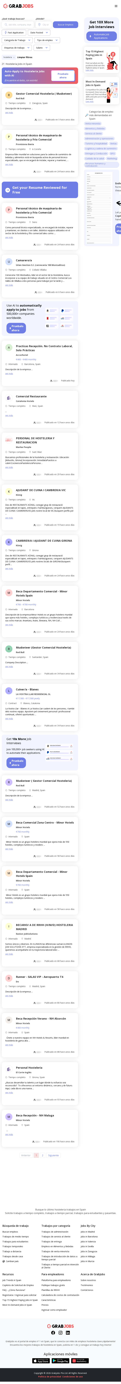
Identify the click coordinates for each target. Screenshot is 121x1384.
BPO (112, 153)
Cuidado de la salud (94, 158)
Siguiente (53, 1155)
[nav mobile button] (116, 6)
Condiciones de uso (72, 1376)
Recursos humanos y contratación (95, 164)
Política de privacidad (49, 1376)
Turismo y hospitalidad (96, 143)
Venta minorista (92, 123)
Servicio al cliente (93, 133)
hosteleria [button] (8, 57)
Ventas (113, 143)
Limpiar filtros (24, 57)
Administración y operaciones (99, 138)
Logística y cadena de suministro (101, 148)
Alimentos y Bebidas (95, 128)
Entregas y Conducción (96, 153)
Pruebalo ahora (63, 75)
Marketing (112, 158)
